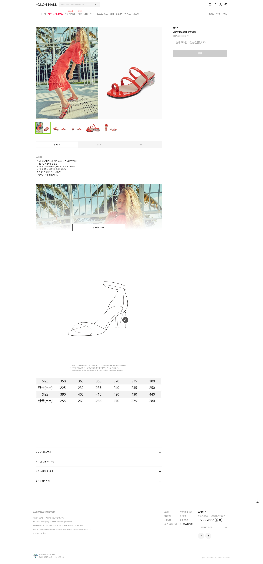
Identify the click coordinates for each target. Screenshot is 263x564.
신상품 (119, 13)
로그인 (166, 512)
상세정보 (57, 144)
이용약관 (167, 520)
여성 (92, 13)
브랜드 (211, 14)
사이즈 (98, 144)
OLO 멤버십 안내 (170, 524)
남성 (86, 13)
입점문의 (183, 516)
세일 (80, 13)
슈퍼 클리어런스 (55, 13)
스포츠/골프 (102, 13)
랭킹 (112, 13)
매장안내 (167, 516)
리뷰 (140, 144)
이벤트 (225, 14)
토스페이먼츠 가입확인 (39, 533)
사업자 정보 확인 (186, 512)
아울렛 (136, 13)
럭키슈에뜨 (70, 13)
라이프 (127, 13)
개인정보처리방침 (186, 524)
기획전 (218, 14)
